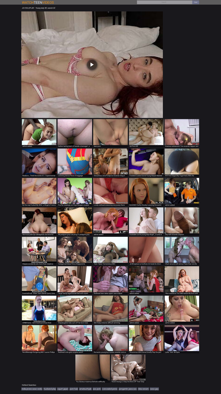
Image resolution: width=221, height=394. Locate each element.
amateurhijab (85, 389)
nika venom (143, 389)
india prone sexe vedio (32, 389)
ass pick (97, 389)
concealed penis (109, 389)
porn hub (74, 389)
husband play (50, 389)
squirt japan (62, 389)
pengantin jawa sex (128, 389)
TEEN (38, 2)
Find (195, 2)
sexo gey (154, 389)
